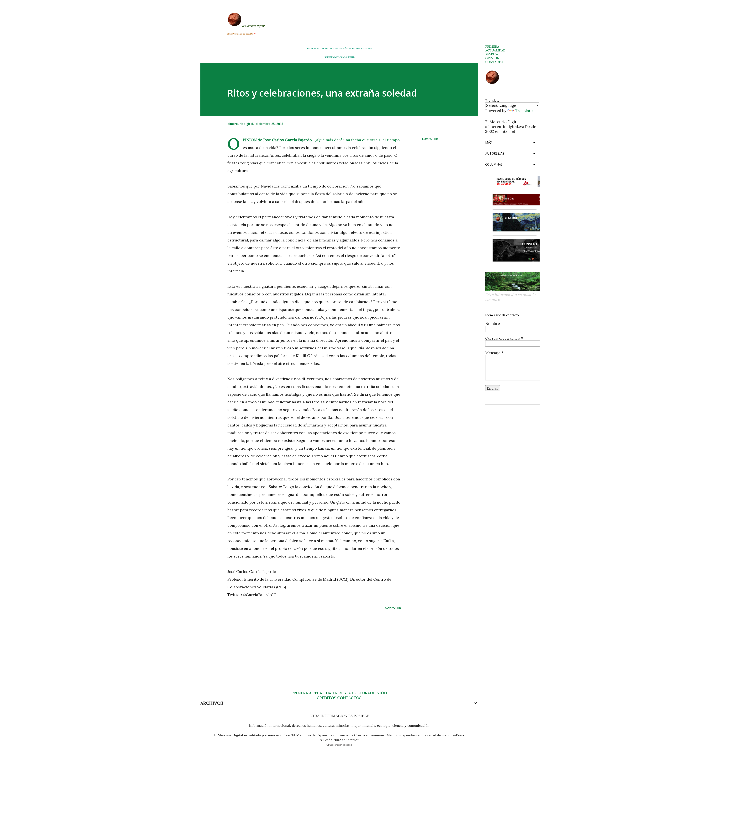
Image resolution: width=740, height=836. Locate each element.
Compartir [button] (430, 139)
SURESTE (350, 57)
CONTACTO (494, 62)
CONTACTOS (349, 697)
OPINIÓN (343, 48)
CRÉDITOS (326, 697)
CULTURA (361, 692)
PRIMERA (311, 48)
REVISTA (334, 48)
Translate (524, 110)
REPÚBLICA (330, 57)
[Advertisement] (307, 642)
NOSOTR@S (366, 48)
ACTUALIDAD (323, 48)
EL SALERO (354, 48)
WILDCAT (340, 57)
